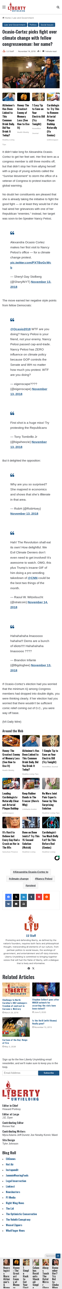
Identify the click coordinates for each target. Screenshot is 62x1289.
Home (7, 18)
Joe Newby (36, 1135)
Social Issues (47, 24)
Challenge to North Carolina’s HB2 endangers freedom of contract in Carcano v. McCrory (14, 1004)
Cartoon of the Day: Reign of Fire (14, 1041)
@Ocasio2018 (20, 329)
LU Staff (10, 51)
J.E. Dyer (7, 1117)
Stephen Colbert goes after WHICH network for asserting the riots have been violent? (45, 1004)
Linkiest (10, 1186)
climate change (19, 878)
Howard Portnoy (11, 1109)
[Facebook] (8, 897)
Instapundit (12, 1170)
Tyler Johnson (10, 1143)
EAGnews (11, 1159)
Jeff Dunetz (23, 1135)
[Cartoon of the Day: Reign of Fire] (16, 1027)
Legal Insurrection (16, 1181)
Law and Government (23, 18)
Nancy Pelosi (44, 878)
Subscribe (49, 1073)
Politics (33, 24)
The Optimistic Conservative (21, 1214)
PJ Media (10, 1197)
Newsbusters (13, 1192)
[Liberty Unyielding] (17, 7)
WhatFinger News (15, 1230)
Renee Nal (8, 1126)
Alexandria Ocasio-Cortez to (31, 872)
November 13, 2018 (24, 513)
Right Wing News (15, 1203)
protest (31, 885)
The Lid (10, 1208)
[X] (16, 897)
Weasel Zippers (14, 1225)
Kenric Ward (51, 1135)
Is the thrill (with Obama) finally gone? (44, 1022)
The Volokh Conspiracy (18, 1219)
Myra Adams (9, 1135)
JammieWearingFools (17, 1175)
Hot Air (10, 1164)
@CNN (33, 578)
